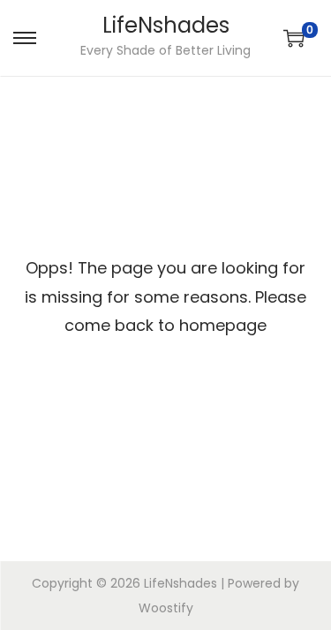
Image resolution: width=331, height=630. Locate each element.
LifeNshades (165, 25)
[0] (294, 38)
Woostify (166, 608)
